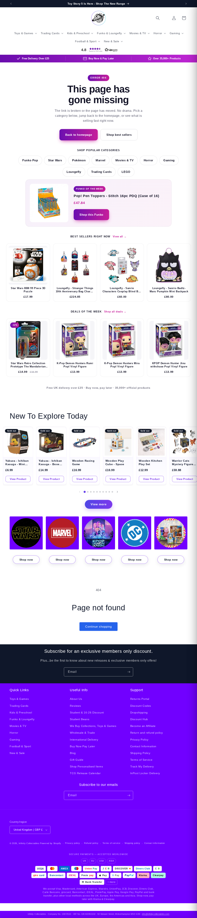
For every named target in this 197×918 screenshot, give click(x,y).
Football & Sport (20, 746)
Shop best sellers (119, 134)
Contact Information (143, 746)
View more (99, 504)
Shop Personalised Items (86, 766)
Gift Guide (76, 759)
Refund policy (91, 843)
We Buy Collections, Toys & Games (93, 725)
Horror (149, 160)
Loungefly (74, 171)
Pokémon (79, 160)
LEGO (126, 171)
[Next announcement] (186, 3)
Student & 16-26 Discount (87, 712)
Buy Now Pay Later (82, 746)
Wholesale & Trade (82, 732)
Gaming (169, 160)
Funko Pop (30, 160)
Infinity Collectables (29, 843)
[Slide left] (79, 492)
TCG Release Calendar (85, 773)
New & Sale (17, 753)
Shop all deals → (115, 311)
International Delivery (84, 739)
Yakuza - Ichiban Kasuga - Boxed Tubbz (50, 464)
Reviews (75, 705)
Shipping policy (132, 843)
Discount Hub (139, 719)
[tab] (85, 492)
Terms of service (111, 843)
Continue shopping (98, 626)
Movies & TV (124, 160)
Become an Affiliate (143, 725)
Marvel (100, 160)
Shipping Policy (140, 753)
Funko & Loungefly (22, 719)
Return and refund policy (146, 732)
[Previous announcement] (11, 3)
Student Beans (79, 719)
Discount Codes (140, 705)
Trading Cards (101, 171)
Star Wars (55, 160)
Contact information (154, 843)
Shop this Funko (91, 214)
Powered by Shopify (50, 843)
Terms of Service (141, 759)
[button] (25, 33)
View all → (120, 236)
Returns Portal (139, 698)
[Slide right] (117, 492)
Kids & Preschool (21, 712)
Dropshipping (139, 712)
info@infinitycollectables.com (155, 914)
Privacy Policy (139, 739)
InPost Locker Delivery (145, 773)
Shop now (26, 559)
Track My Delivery (142, 766)
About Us (76, 698)
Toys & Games (19, 698)
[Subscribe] (128, 671)
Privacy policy (72, 843)
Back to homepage (78, 134)
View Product (18, 479)
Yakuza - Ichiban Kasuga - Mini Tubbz (17, 464)
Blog (73, 753)
